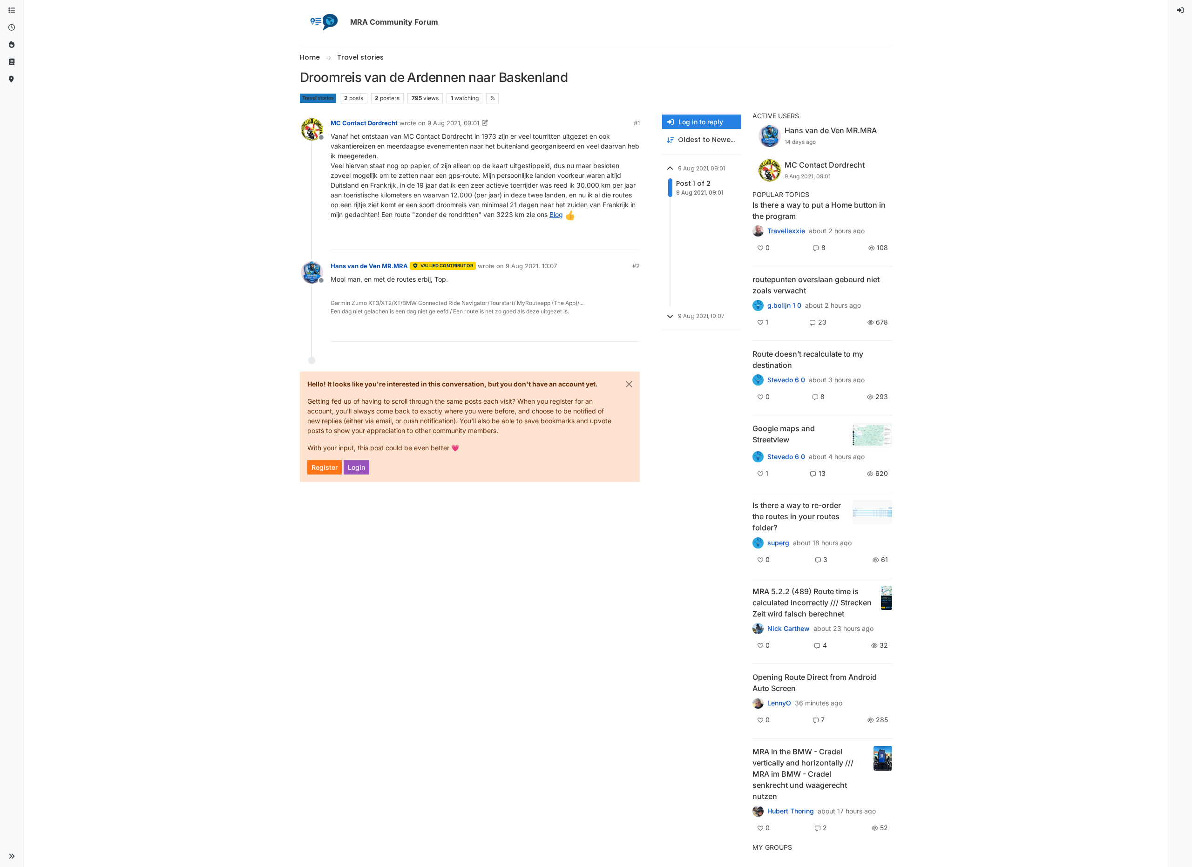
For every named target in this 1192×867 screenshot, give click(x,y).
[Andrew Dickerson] (758, 703)
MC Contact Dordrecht (364, 123)
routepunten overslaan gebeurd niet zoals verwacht (816, 285)
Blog (556, 214)
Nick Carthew (788, 628)
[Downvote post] (631, 238)
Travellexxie (786, 231)
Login (356, 467)
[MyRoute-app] (12, 79)
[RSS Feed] (492, 98)
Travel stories (318, 98)
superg (778, 543)
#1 (637, 123)
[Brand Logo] (323, 22)
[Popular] (12, 45)
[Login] (1181, 10)
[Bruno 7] (758, 305)
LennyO (779, 703)
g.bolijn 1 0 (784, 305)
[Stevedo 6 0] (758, 456)
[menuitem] (1181, 10)
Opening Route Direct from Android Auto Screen (814, 682)
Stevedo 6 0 (786, 380)
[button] (12, 856)
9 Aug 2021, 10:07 (531, 266)
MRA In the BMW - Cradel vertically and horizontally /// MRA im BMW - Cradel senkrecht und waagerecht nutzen (802, 774)
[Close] (629, 384)
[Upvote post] (598, 238)
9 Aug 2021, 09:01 (453, 123)
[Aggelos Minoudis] (758, 380)
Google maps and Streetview (783, 434)
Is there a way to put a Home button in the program (819, 210)
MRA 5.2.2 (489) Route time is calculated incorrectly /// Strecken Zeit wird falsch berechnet (812, 602)
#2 (636, 266)
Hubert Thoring (790, 811)
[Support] (12, 62)
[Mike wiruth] (758, 231)
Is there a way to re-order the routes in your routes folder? (796, 516)
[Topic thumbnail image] (872, 435)
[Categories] (12, 10)
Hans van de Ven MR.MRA (369, 266)
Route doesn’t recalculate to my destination (807, 359)
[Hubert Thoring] (758, 628)
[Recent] (12, 27)
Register (325, 467)
